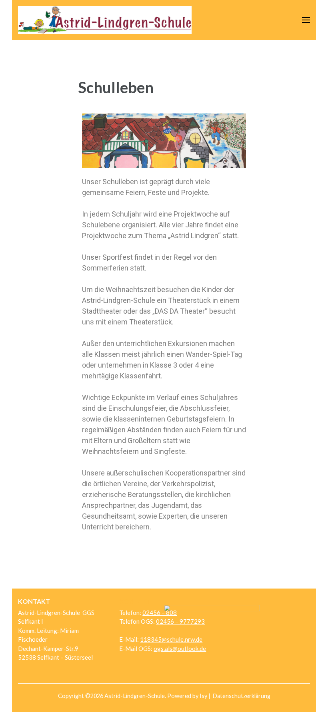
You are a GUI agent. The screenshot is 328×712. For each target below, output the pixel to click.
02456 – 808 (159, 612)
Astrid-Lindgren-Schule (134, 695)
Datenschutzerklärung (241, 695)
